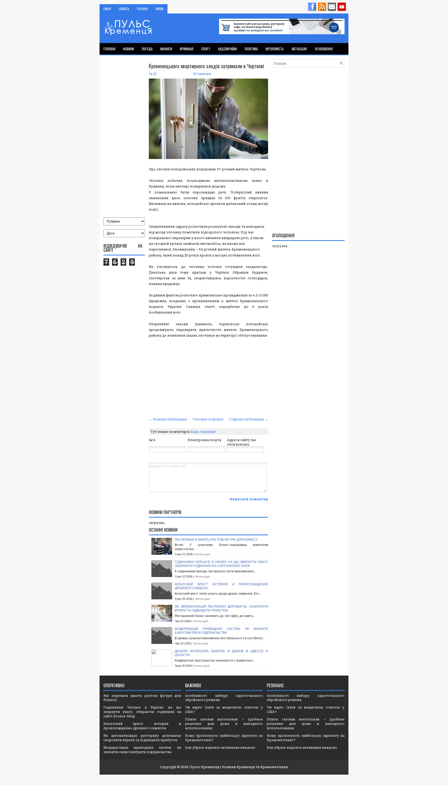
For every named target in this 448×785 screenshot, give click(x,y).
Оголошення (324, 48)
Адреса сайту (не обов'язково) (241, 442)
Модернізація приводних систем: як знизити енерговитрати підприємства (221, 631)
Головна (109, 48)
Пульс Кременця (204, 767)
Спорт (205, 48)
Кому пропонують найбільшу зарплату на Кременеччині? (224, 737)
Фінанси (166, 48)
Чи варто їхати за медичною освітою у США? (224, 709)
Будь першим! (203, 431)
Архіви (160, 9)
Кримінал (186, 48)
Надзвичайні (227, 48)
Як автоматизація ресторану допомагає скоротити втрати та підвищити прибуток (221, 609)
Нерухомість (274, 48)
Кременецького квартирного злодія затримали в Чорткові (206, 66)
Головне (142, 9)
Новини (128, 48)
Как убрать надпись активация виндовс (220, 747)
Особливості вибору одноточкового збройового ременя (224, 697)
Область (124, 9)
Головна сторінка (208, 419)
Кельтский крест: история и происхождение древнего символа (142, 725)
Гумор (107, 9)
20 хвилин (202, 73)
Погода (147, 48)
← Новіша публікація (168, 419)
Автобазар (299, 48)
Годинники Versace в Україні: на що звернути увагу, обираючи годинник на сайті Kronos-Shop (221, 564)
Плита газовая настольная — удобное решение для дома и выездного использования (224, 723)
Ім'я (152, 439)
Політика (251, 48)
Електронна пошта (204, 439)
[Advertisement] (208, 376)
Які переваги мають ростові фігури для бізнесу (216, 539)
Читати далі (202, 554)
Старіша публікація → (248, 419)
